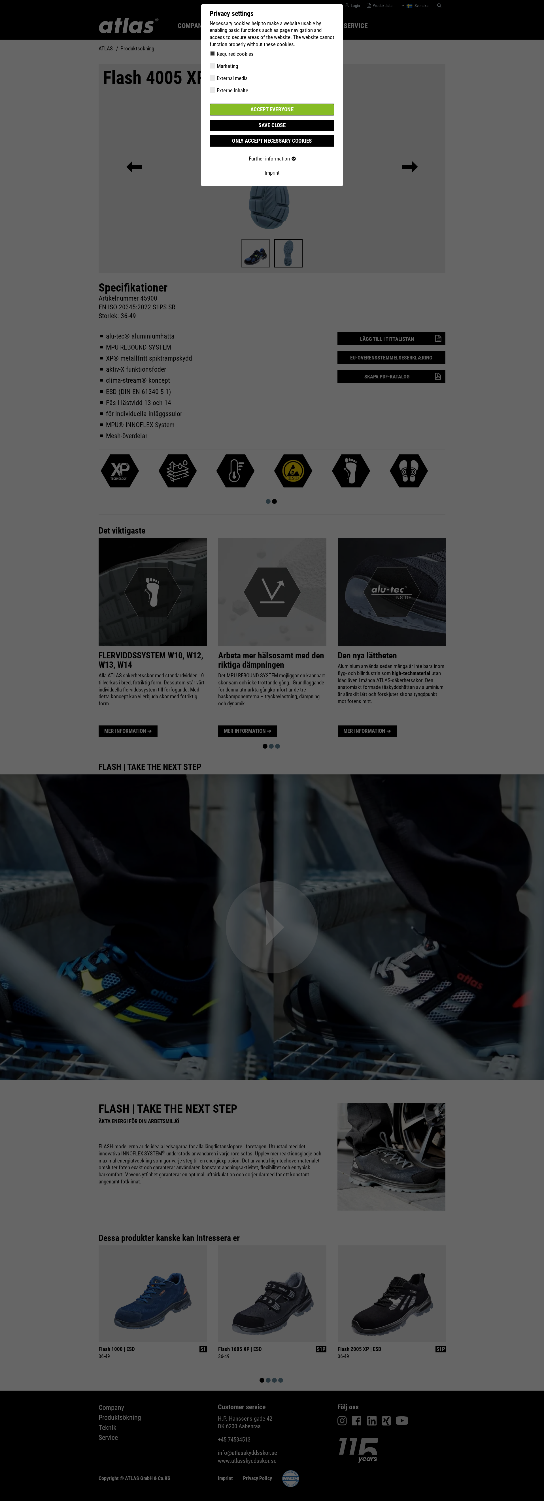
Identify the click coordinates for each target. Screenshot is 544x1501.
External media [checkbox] (232, 78)
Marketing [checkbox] (227, 66)
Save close (272, 125)
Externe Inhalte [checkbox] (232, 90)
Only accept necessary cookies (272, 141)
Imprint (272, 173)
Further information (270, 158)
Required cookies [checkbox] (235, 54)
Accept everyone (272, 109)
